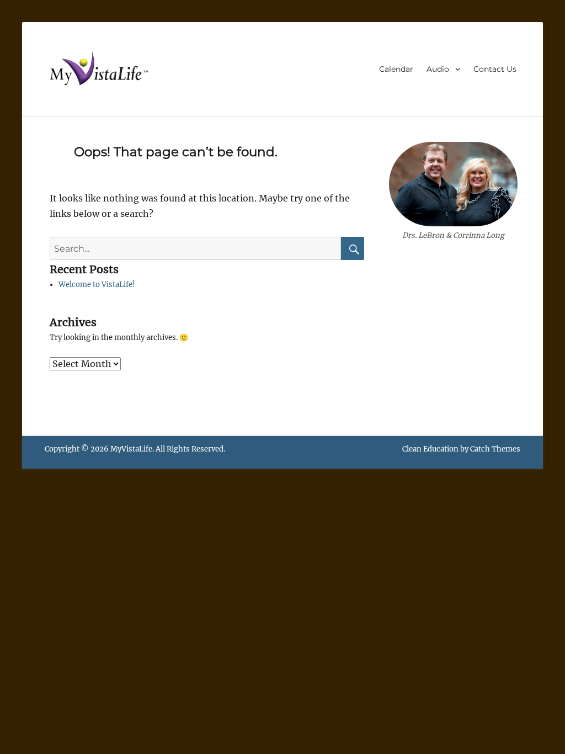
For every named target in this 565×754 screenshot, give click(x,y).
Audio (438, 69)
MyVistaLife (131, 449)
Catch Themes (495, 449)
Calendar (396, 69)
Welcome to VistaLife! (96, 284)
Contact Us (494, 69)
